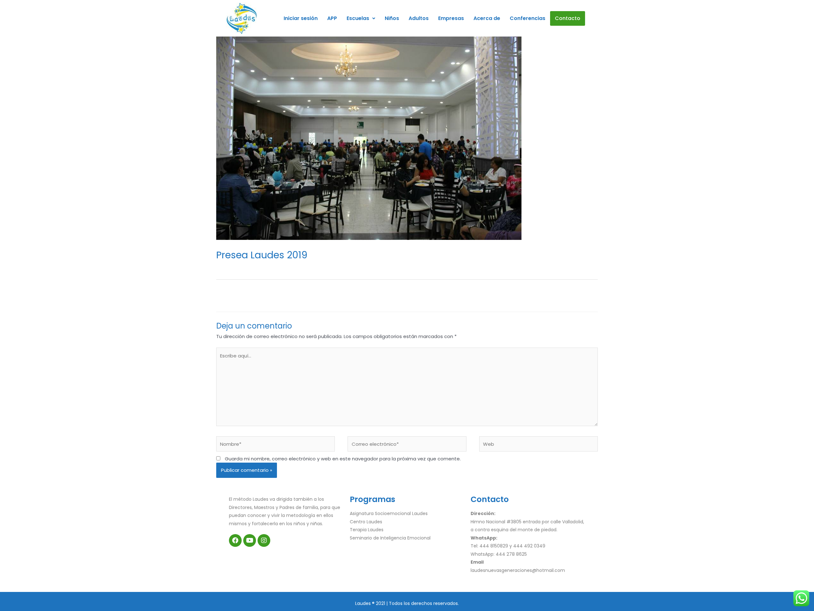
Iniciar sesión (301, 18)
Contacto (567, 18)
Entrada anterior (248, 295)
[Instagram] (264, 540)
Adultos (419, 18)
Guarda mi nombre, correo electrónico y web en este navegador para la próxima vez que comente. (343, 458)
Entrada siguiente (565, 295)
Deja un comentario (239, 266)
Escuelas (358, 18)
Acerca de (486, 18)
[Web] (538, 445)
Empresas (451, 18)
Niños (392, 18)
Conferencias (527, 18)
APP (332, 18)
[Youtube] (249, 540)
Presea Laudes (285, 266)
